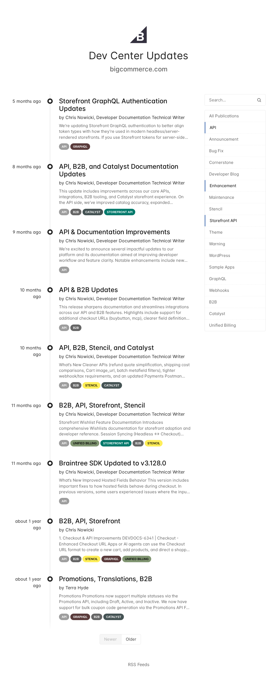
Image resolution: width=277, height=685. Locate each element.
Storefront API (223, 220)
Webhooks (219, 290)
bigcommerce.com (138, 69)
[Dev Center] (138, 35)
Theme (216, 232)
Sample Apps (222, 267)
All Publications (224, 115)
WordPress (219, 255)
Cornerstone (221, 162)
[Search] (259, 99)
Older (131, 639)
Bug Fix (216, 150)
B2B (213, 302)
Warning (217, 243)
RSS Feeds (138, 664)
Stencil (215, 208)
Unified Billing (222, 325)
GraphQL (217, 278)
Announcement (223, 139)
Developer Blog (224, 174)
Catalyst (217, 313)
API (213, 127)
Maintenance (221, 197)
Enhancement (223, 185)
